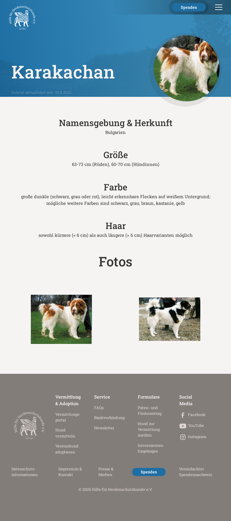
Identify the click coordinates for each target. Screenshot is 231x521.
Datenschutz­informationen (24, 471)
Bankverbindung (109, 417)
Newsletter (104, 427)
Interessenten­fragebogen (151, 448)
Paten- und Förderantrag (150, 410)
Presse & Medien (105, 471)
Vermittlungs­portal (68, 417)
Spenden (189, 7)
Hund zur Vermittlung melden (149, 429)
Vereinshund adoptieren (67, 448)
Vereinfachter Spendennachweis (195, 471)
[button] (217, 7)
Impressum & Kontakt (70, 471)
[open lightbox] (61, 319)
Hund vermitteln (65, 432)
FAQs (99, 407)
